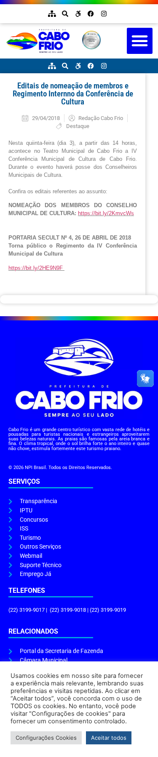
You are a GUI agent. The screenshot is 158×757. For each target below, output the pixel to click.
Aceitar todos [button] (108, 737)
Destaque (77, 126)
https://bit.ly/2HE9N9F (36, 268)
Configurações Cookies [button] (46, 737)
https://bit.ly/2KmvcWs (106, 213)
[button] (140, 41)
